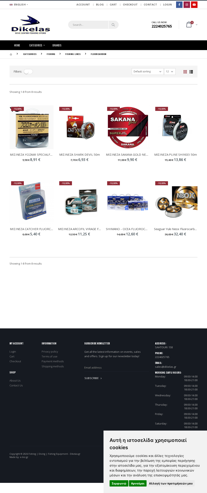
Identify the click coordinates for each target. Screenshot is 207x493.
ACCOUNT (83, 4)
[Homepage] (11, 54)
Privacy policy (50, 351)
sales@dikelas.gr (165, 367)
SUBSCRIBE (91, 378)
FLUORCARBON (98, 54)
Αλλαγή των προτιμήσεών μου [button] (171, 483)
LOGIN (167, 4)
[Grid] (185, 71)
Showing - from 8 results (26, 92)
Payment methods (53, 361)
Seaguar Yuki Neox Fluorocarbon (176, 229)
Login (13, 351)
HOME (17, 45)
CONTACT (150, 4)
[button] (191, 24)
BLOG (100, 4)
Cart (12, 356)
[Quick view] (21, 167)
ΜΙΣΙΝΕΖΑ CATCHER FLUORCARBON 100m (40, 229)
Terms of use (49, 356)
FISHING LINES (73, 54)
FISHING (51, 54)
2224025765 (162, 357)
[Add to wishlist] (42, 167)
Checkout (15, 361)
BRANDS (57, 45)
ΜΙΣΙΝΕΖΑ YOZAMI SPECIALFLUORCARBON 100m (44, 154)
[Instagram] (187, 4)
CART (113, 4)
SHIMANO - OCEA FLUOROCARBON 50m (134, 229)
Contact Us (16, 385)
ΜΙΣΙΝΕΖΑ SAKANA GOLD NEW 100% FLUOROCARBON (144, 154)
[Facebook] (179, 4)
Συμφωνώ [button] (119, 483)
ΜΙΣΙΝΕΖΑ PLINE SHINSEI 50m (175, 154)
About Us (15, 380)
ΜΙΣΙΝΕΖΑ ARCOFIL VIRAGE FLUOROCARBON (89, 229)
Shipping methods (53, 366)
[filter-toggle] (28, 71)
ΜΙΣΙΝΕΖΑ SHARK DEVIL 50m (79, 154)
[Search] (113, 25)
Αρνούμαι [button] (138, 483)
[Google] (194, 4)
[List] (191, 71)
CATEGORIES (35, 45)
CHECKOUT (130, 4)
